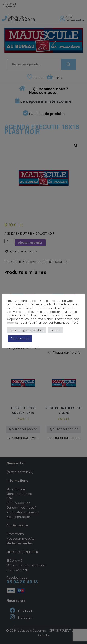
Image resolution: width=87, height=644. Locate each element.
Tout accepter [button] (20, 338)
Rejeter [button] (55, 330)
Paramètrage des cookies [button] (27, 330)
